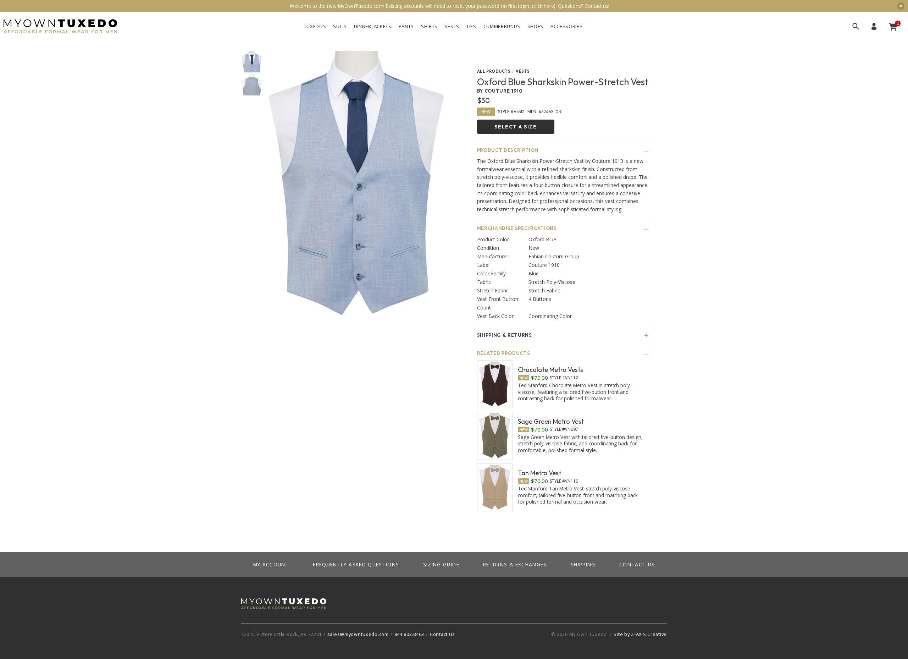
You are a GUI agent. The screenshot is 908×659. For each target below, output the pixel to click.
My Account (874, 26)
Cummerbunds (501, 26)
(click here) (543, 5)
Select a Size (515, 126)
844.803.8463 (409, 634)
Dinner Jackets (373, 26)
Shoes (535, 26)
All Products (494, 71)
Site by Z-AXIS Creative (640, 634)
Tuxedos (315, 26)
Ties (471, 26)
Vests (452, 26)
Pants (406, 26)
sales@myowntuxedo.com (358, 634)
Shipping (583, 564)
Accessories (566, 26)
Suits (340, 26)
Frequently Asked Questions (356, 564)
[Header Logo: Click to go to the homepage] (60, 26)
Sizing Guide (441, 564)
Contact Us (637, 564)
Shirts (429, 26)
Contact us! (597, 5)
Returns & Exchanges (515, 564)
